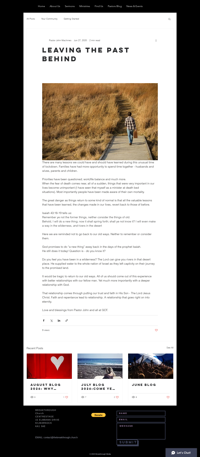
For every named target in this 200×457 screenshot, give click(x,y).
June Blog (144, 385)
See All (170, 347)
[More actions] (156, 40)
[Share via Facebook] (43, 320)
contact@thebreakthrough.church (61, 437)
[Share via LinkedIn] (59, 320)
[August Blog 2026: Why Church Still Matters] (49, 366)
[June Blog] (150, 366)
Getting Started (71, 18)
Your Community (49, 18)
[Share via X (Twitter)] (51, 320)
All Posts (31, 18)
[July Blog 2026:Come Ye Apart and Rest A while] (100, 366)
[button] (169, 19)
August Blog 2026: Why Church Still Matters (45, 387)
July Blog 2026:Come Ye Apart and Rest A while (99, 387)
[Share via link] (66, 320)
